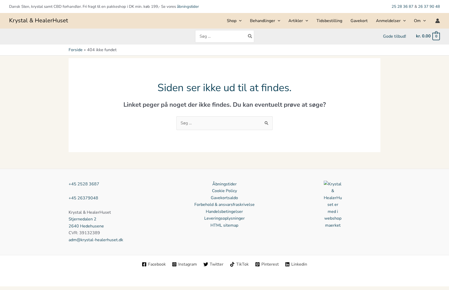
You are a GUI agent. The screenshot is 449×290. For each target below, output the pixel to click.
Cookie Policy (224, 191)
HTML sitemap (224, 225)
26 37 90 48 (429, 6)
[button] (239, 21)
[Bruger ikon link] (437, 20)
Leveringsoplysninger (224, 218)
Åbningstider (224, 184)
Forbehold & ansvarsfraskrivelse (224, 204)
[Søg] (250, 36)
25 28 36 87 (403, 6)
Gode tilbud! (394, 36)
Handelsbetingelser (224, 211)
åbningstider (188, 6)
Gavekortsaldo (224, 198)
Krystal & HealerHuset (38, 20)
